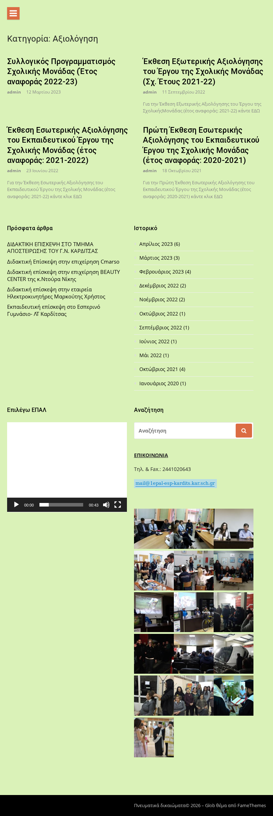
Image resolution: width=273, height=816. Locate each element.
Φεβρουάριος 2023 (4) (165, 272)
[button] (67, 467)
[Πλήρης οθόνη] (117, 504)
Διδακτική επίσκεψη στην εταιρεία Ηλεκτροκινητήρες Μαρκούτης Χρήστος (56, 293)
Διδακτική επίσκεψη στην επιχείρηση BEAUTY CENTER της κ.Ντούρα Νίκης (63, 275)
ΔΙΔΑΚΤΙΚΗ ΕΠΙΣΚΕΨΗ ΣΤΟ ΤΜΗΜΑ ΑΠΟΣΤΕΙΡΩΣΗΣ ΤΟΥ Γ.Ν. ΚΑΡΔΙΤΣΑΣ (52, 248)
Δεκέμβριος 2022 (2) (162, 285)
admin (14, 92)
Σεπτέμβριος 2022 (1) (164, 327)
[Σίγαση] (106, 504)
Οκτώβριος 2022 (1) (162, 314)
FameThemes (251, 805)
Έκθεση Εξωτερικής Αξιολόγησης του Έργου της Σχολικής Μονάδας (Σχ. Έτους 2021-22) (203, 71)
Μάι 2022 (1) (154, 355)
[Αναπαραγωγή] (16, 504)
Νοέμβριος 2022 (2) (162, 299)
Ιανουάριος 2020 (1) (162, 383)
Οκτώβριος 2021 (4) (162, 369)
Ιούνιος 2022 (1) (158, 341)
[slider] (61, 505)
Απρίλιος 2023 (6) (159, 244)
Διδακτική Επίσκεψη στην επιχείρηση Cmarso (63, 261)
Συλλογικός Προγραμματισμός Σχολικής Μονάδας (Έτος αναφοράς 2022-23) (61, 71)
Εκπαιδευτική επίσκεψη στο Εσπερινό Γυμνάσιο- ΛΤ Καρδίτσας (53, 310)
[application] (67, 467)
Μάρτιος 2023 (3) (159, 258)
